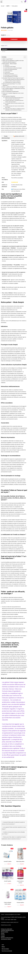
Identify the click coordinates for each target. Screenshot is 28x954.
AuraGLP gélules (7, 881)
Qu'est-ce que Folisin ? (8, 59)
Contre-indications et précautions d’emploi (13, 68)
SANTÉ (7, 5)
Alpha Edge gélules (20, 861)
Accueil (2, 5)
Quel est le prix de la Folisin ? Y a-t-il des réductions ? (12, 84)
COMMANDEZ (14, 39)
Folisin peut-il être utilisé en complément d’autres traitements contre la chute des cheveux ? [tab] (14, 837)
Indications (7, 65)
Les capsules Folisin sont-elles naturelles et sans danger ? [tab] (14, 828)
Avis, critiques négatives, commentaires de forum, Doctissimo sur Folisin (14, 89)
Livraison (3, 936)
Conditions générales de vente (7, 930)
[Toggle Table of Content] (24, 57)
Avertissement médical (6, 939)
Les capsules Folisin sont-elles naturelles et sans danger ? (14, 104)
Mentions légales (4, 931)
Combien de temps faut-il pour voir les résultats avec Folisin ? (14, 106)
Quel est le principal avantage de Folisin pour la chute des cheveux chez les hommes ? (14, 98)
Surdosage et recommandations (11, 75)
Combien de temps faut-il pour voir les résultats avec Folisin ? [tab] (13, 833)
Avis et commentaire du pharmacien (10, 91)
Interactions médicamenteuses (11, 69)
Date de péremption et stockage (11, 76)
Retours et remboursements (7, 937)
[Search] (21, 2)
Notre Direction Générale (7, 950)
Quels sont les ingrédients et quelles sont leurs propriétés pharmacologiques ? (13, 61)
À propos (3, 934)
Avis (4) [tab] (3, 51)
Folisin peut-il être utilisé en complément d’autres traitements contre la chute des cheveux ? (14, 109)
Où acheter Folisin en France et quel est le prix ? (13, 78)
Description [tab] (4, 49)
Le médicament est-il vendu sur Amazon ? (13, 82)
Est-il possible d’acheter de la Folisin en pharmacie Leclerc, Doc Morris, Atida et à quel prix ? (14, 80)
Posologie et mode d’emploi (10, 66)
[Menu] (1, 2)
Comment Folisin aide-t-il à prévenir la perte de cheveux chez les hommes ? (14, 101)
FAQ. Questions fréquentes (9, 96)
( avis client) (10, 30)
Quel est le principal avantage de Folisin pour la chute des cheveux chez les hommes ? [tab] (13, 811)
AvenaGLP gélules (7, 861)
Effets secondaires (8, 70)
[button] (26, 9)
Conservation (7, 72)
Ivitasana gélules (20, 902)
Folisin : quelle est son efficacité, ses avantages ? (14, 86)
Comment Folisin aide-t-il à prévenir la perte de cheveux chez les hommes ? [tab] (13, 823)
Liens (3, 944)
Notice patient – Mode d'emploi (10, 63)
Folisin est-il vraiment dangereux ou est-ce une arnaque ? (13, 94)
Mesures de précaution (9, 73)
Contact (2, 933)
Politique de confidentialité (6, 928)
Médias (3, 946)
